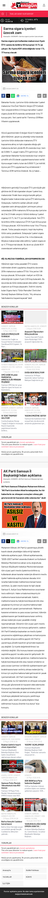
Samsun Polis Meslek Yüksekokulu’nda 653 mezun (10, 785)
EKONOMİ (14, 36)
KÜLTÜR (12, 367)
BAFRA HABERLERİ (32, 326)
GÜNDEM (4, 326)
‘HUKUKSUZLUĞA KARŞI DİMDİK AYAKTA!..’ (35, 825)
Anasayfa (6, 36)
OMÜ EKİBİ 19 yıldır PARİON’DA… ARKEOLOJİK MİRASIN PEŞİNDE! (11, 378)
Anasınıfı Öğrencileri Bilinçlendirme (34, 332)
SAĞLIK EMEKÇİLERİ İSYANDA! (10, 335)
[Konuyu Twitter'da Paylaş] (8, 96)
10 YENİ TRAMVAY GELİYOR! (9, 416)
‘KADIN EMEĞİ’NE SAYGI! (35, 415)
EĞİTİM (20, 365)
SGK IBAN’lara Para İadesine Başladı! (33, 781)
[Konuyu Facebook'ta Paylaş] (3, 96)
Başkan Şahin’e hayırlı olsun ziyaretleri (11, 745)
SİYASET (37, 739)
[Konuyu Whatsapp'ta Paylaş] (13, 96)
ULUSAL (14, 329)
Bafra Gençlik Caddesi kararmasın (11, 822)
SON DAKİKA (15, 739)
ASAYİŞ (4, 775)
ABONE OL (25, 96)
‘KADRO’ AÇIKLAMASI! (34, 744)
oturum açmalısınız (26, 442)
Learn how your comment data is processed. (23, 445)
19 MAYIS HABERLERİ (9, 365)
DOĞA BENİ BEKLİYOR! (35, 372)
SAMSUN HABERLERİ (9, 778)
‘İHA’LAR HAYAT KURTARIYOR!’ (21, 14)
